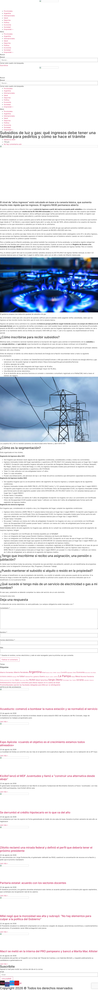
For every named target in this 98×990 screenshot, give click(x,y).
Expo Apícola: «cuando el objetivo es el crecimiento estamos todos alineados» (42, 743)
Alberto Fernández (21, 672)
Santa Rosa (44, 680)
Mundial (83, 676)
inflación (47, 676)
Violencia (91, 680)
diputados (69, 672)
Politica (2, 680)
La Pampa (64, 676)
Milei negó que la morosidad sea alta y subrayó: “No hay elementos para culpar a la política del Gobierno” (45, 917)
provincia (6, 680)
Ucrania (80, 680)
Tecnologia (66, 680)
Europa (14, 676)
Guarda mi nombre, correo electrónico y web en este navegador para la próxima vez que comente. (38, 655)
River (27, 680)
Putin (13, 680)
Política (6, 22)
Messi (77, 676)
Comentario (5, 608)
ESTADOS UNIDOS (6, 676)
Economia (80, 672)
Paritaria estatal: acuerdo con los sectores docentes (33, 883)
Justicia (56, 676)
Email (2, 971)
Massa (73, 676)
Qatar (17, 680)
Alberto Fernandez (6, 672)
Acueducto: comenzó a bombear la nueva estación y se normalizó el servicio (48, 709)
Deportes (7, 20)
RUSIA (32, 680)
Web (1, 647)
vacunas (86, 680)
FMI (18, 676)
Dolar (74, 672)
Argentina (7, 13)
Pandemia (90, 676)
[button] (49, 32)
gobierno (36, 676)
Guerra (42, 676)
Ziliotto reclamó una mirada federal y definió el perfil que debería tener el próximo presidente (46, 849)
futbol (22, 676)
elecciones (87, 672)
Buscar (2, 57)
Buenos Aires (49, 672)
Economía (7, 25)
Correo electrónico (7, 640)
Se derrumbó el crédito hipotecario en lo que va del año (35, 812)
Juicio (51, 676)
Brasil (44, 672)
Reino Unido (22, 680)
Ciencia (58, 672)
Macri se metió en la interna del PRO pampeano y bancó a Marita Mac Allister (49, 951)
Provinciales (8, 11)
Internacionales (9, 16)
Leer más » (4, 721)
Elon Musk (93, 672)
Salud (6, 18)
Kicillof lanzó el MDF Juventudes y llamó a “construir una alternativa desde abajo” (47, 777)
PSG (10, 680)
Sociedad (7, 27)
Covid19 (64, 672)
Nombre (3, 632)
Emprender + (8, 29)
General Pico (29, 676)
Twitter (74, 680)
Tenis (70, 680)
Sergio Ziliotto (55, 679)
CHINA (54, 672)
